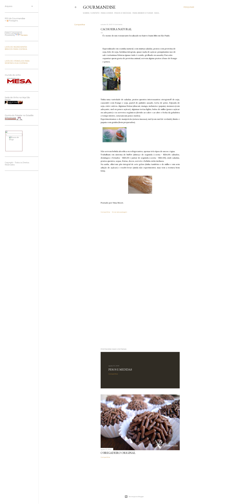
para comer (107, 13)
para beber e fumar (142, 13)
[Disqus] (140, 249)
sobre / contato (91, 13)
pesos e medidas (122, 13)
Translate (24, 35)
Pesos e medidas (120, 369)
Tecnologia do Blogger (136, 496)
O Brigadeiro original (118, 453)
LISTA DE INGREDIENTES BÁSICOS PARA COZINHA (16, 48)
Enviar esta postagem (119, 212)
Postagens (13, 21)
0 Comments (117, 24)
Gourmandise (99, 7)
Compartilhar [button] (79, 25)
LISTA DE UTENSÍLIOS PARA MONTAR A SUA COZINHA (17, 62)
